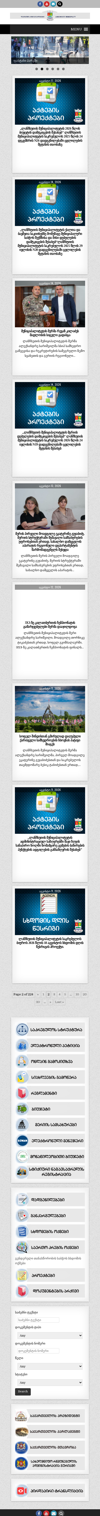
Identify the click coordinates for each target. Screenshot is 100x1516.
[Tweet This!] (22, 122)
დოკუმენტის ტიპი (28, 1327)
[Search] (60, 4)
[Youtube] (47, 4)
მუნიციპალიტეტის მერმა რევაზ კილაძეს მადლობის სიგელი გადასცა (50, 333)
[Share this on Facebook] (36, 122)
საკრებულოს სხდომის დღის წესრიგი (50, 900)
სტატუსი (21, 1374)
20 (85, 994)
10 (77, 994)
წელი (19, 1358)
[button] (76, 29)
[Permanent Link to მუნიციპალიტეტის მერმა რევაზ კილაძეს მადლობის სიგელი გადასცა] (50, 304)
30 (38, 1002)
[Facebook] (40, 4)
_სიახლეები (50, 292)
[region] (50, 50)
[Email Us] (53, 4)
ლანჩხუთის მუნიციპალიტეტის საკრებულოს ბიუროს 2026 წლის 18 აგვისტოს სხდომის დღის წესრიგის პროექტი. (50, 943)
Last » (59, 1002)
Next (83, 48)
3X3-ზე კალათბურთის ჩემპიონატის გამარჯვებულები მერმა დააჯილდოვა (50, 624)
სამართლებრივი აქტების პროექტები (50, 89)
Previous (16, 48)
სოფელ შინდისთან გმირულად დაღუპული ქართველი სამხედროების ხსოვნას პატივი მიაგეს (50, 740)
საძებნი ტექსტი (26, 1312)
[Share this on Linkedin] (78, 122)
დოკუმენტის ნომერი (30, 1343)
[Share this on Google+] (50, 122)
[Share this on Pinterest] (64, 122)
